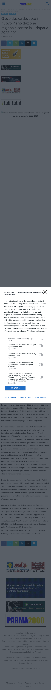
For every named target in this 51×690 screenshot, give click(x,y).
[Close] (45, 292)
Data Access (25, 397)
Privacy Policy (40, 397)
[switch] (41, 345)
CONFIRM (15, 388)
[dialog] (25, 345)
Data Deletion (10, 397)
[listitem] (25, 339)
